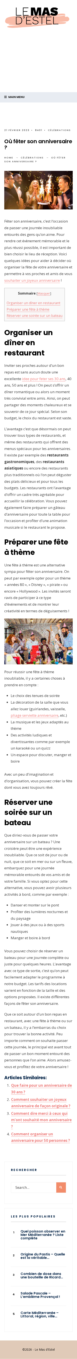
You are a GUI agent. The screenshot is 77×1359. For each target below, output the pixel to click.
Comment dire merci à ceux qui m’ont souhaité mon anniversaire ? (41, 1120)
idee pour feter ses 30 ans (43, 378)
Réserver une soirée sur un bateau (34, 315)
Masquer (43, 293)
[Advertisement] (38, 72)
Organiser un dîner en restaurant (33, 303)
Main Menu (16, 97)
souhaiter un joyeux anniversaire (32, 280)
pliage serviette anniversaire (34, 715)
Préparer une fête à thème (28, 309)
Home (8, 157)
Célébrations (59, 130)
